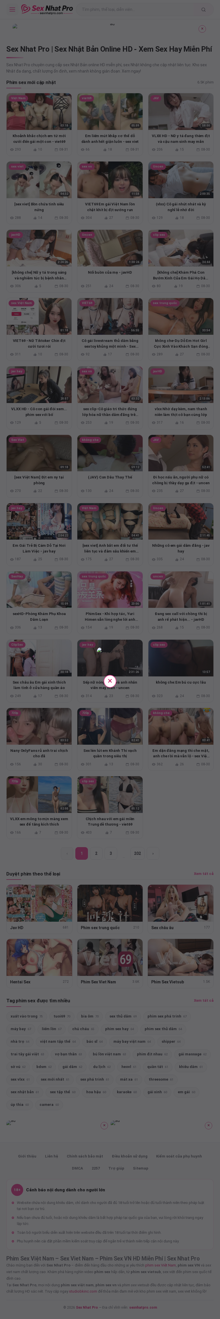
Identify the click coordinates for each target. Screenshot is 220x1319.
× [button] (110, 681)
